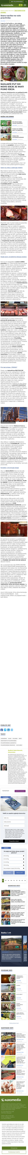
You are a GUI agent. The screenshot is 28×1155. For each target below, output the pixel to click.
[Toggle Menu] (25, 5)
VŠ (16, 880)
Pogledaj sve (14, 1023)
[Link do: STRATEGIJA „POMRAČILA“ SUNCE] (8, 979)
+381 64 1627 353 (9, 1115)
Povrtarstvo (5, 952)
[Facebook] (2, 730)
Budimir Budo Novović (15, 20)
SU (14, 880)
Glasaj (8, 872)
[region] (14, 1138)
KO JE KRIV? (19, 994)
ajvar (9, 738)
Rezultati (19, 872)
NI (8, 880)
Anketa (6, 848)
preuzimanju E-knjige (10, 834)
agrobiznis (4, 738)
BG (3, 880)
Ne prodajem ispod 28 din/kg (12, 868)
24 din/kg (6, 862)
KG (22, 880)
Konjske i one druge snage (10, 467)
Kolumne (11, 10)
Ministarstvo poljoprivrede (8, 740)
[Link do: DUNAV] (8, 988)
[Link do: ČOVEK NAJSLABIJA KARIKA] (8, 1006)
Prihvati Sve (14, 1148)
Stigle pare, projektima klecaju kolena (14, 257)
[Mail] (12, 730)
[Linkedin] (8, 730)
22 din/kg (6, 859)
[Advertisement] (14, 660)
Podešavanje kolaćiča (14, 1152)
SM (11, 880)
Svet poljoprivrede (17, 1)
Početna (3, 10)
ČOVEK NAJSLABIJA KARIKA (19, 1004)
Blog (7, 10)
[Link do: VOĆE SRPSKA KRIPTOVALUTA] (8, 1016)
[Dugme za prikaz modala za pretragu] (26, 1)
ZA (25, 880)
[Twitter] (5, 730)
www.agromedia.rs (6, 1118)
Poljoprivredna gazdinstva (8, 742)
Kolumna (15, 738)
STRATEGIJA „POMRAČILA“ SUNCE (19, 977)
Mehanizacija (19, 1065)
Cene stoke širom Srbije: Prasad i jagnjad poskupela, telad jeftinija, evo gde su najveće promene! (20, 1085)
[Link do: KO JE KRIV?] (8, 997)
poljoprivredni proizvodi (8, 745)
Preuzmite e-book (14, 841)
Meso (20, 738)
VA (19, 880)
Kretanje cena (20, 1039)
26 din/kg (6, 865)
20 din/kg (6, 855)
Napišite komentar (20, 791)
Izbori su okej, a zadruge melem (12, 167)
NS (5, 880)
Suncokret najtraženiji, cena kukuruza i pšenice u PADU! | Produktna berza (20, 1072)
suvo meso (19, 745)
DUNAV (18, 985)
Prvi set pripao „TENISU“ (9, 367)
